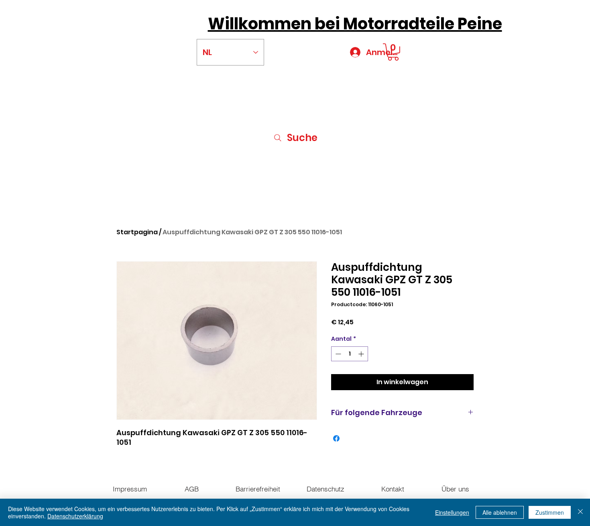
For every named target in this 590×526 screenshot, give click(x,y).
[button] (393, 52)
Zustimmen (549, 512)
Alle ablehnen (499, 512)
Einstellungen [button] (452, 512)
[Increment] (362, 354)
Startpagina (137, 232)
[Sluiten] (580, 512)
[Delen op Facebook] (336, 438)
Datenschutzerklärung (75, 516)
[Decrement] (337, 354)
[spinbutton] (349, 354)
